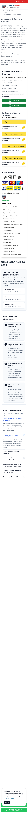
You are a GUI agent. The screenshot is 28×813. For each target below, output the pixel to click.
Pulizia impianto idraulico (10, 245)
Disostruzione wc (8, 239)
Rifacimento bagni (8, 227)
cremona (17, 10)
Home (5, 10)
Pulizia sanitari (7, 230)
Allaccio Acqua (7, 210)
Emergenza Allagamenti (10, 216)
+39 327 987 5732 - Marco (15, 158)
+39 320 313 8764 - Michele (15, 122)
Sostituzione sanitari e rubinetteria (13, 224)
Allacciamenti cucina (9, 236)
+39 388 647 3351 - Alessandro (15, 146)
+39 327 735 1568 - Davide (15, 134)
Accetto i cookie (9, 798)
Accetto (7, 802)
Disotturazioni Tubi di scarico (11, 233)
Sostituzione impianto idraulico (12, 254)
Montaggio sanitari (8, 219)
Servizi (11, 10)
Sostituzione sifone (8, 248)
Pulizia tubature (7, 242)
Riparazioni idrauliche (9, 213)
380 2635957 (15, 105)
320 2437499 (15, 100)
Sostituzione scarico (9, 251)
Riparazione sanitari (9, 221)
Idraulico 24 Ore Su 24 (10, 207)
